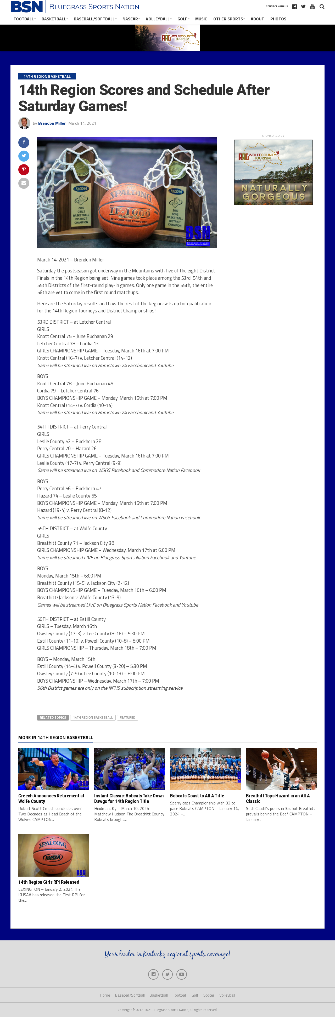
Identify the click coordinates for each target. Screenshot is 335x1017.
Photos (278, 19)
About (257, 19)
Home (105, 995)
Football (24, 19)
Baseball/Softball (94, 19)
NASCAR (130, 19)
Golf (182, 19)
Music (201, 19)
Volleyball (158, 19)
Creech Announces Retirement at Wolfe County (51, 798)
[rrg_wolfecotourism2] (273, 203)
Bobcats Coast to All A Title (197, 796)
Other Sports (228, 19)
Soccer (208, 995)
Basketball (54, 19)
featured (127, 717)
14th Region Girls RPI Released (48, 882)
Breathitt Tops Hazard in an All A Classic (278, 798)
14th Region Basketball (93, 717)
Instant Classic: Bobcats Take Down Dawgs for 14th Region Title (129, 798)
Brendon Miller (52, 123)
